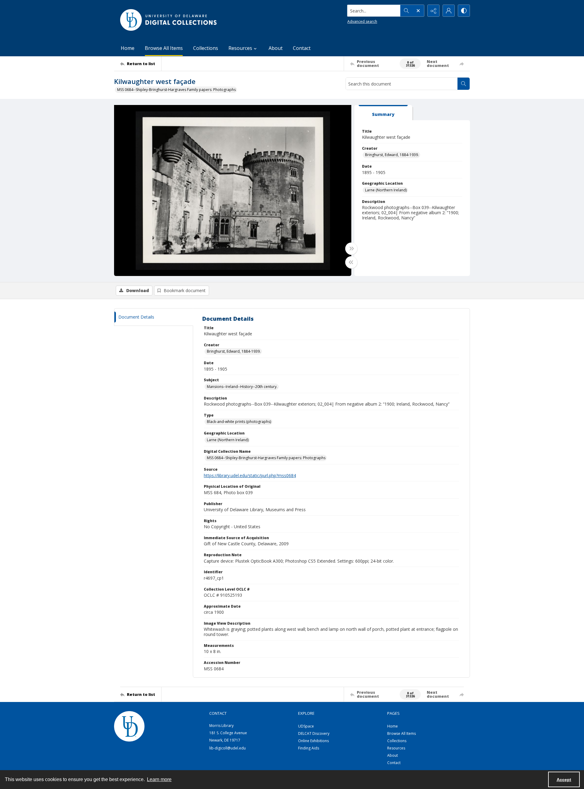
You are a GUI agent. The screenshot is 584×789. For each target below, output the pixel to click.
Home (127, 48)
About (276, 48)
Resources (396, 748)
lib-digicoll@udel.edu (227, 748)
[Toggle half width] (351, 262)
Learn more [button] (159, 779)
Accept (564, 779)
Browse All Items (164, 48)
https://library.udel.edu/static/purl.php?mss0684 (250, 475)
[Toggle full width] (351, 249)
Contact (302, 48)
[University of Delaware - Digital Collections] (168, 20)
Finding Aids (308, 748)
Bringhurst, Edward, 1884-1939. (392, 154)
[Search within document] (463, 84)
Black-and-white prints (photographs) (239, 421)
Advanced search (362, 21)
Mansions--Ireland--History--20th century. (242, 386)
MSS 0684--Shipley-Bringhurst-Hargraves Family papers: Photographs (176, 89)
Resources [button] (240, 48)
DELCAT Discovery (313, 733)
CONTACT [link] (218, 713)
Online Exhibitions (313, 740)
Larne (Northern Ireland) (386, 190)
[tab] (383, 112)
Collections (205, 48)
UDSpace (306, 726)
